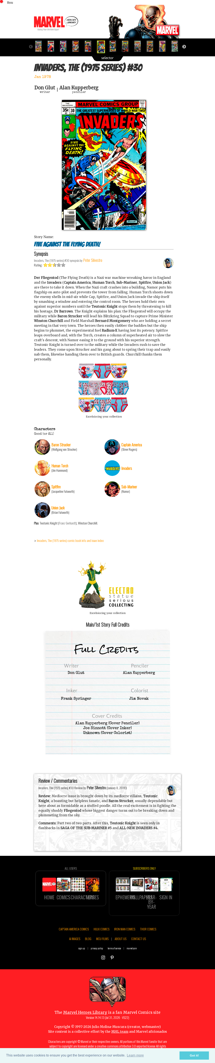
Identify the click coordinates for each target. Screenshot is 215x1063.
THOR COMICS (148, 929)
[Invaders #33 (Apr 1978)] (139, 46)
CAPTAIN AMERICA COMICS (74, 929)
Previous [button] (31, 47)
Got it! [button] (194, 1055)
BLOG (88, 938)
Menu (10, 2)
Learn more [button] (135, 1055)
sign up (81, 948)
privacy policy (97, 948)
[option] (40, 46)
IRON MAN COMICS (124, 929)
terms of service (114, 948)
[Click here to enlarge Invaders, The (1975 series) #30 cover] (104, 229)
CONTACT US (138, 938)
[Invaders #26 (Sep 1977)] (52, 46)
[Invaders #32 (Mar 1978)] (127, 46)
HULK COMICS (101, 929)
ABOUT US (120, 938)
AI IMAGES (74, 938)
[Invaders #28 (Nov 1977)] (77, 46)
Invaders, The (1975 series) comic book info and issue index (70, 540)
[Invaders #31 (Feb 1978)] (114, 46)
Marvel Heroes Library (85, 1012)
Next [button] (184, 47)
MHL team (119, 1032)
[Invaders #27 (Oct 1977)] (65, 46)
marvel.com (132, 948)
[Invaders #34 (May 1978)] (152, 46)
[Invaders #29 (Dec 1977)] (90, 46)
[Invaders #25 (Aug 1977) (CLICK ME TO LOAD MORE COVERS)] (40, 46)
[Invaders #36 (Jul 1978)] (176, 46)
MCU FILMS (102, 938)
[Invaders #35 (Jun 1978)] (164, 46)
